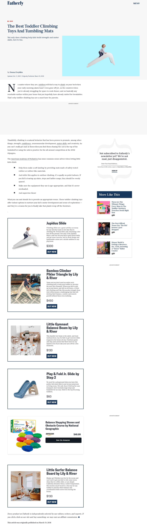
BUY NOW (52, 251)
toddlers (42, 84)
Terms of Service (121, 166)
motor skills (62, 143)
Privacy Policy (128, 166)
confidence (26, 143)
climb (62, 84)
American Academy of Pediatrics (24, 159)
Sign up (114, 171)
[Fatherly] (16, 3)
